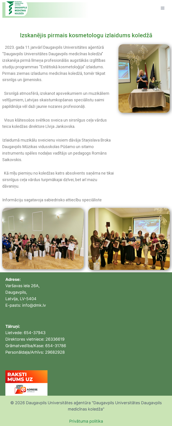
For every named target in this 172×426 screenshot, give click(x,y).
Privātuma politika (86, 421)
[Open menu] (162, 7)
